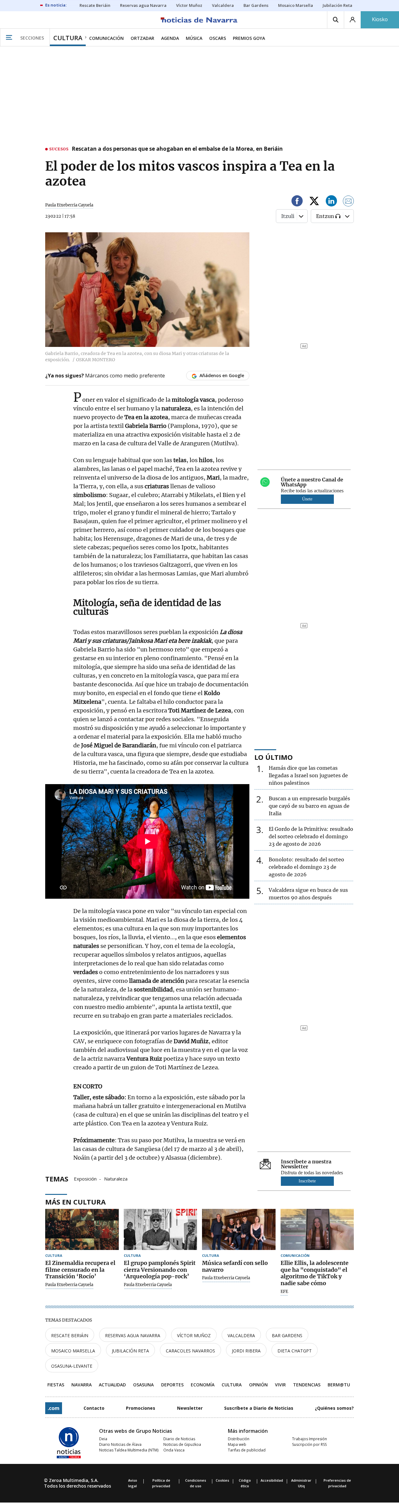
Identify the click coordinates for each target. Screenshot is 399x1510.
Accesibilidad (272, 1480)
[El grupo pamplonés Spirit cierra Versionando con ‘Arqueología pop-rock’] (160, 1229)
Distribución (238, 1438)
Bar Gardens (287, 1335)
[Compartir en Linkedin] (331, 202)
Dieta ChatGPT (294, 1351)
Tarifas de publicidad (247, 1450)
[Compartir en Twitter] (314, 202)
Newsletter (190, 1408)
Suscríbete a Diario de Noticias (258, 1408)
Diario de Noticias (179, 1438)
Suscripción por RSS (309, 1444)
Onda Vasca (174, 1450)
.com (54, 1408)
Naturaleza (115, 1178)
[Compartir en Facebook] (297, 202)
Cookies (222, 1480)
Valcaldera (241, 1335)
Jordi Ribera (246, 1351)
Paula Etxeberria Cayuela (69, 205)
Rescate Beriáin (69, 1335)
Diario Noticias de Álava (120, 1444)
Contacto (94, 1408)
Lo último (273, 757)
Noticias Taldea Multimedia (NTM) (128, 1450)
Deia (103, 1438)
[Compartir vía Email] (348, 202)
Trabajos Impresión (309, 1438)
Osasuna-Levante (71, 1366)
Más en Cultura (75, 1201)
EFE (284, 1291)
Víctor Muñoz (194, 1335)
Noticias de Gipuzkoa (182, 1444)
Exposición (85, 1178)
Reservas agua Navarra (132, 1335)
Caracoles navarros (190, 1351)
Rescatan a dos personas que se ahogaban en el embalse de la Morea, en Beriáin (177, 149)
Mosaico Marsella (73, 1351)
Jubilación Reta (130, 1351)
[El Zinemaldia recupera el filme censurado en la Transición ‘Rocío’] (82, 1229)
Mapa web (237, 1444)
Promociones (140, 1408)
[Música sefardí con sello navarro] (239, 1229)
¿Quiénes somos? (334, 1408)
